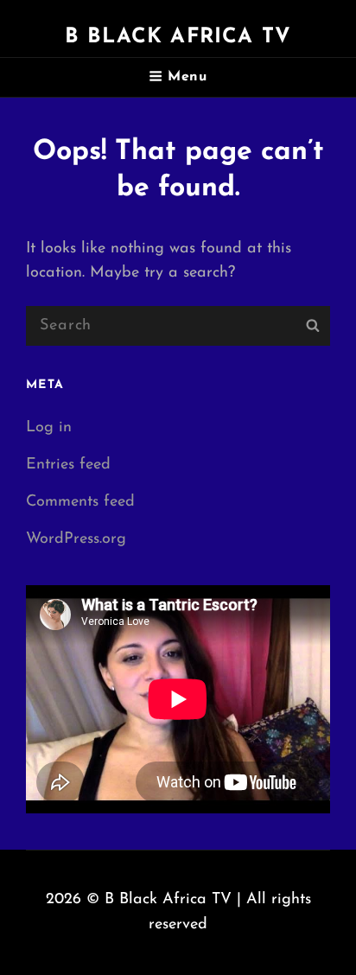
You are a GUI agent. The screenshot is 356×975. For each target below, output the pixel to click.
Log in (49, 428)
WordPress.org (76, 539)
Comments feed (80, 502)
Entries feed (68, 465)
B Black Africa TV (178, 37)
